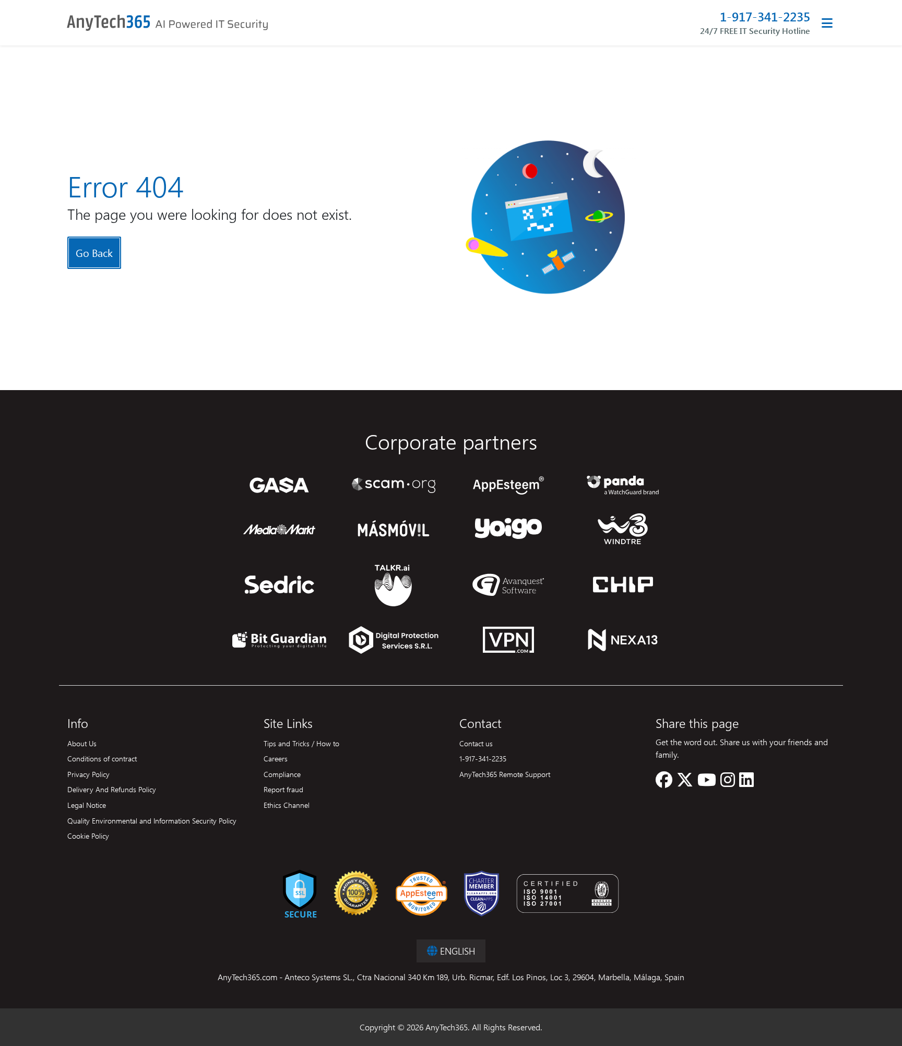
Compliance (282, 774)
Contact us (476, 743)
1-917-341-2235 (765, 16)
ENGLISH (456, 950)
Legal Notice (86, 805)
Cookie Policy (88, 835)
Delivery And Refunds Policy (111, 789)
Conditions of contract (102, 758)
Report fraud (283, 789)
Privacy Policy (88, 774)
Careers (276, 758)
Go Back (94, 252)
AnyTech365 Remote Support (504, 774)
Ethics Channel (287, 805)
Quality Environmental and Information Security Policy (151, 820)
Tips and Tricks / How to (301, 743)
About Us (82, 743)
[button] (664, 782)
